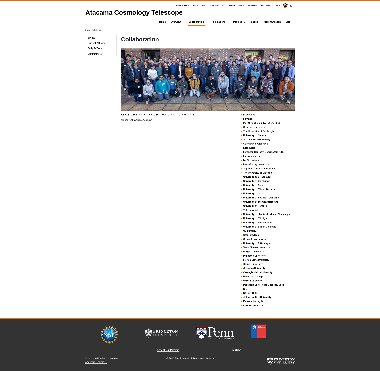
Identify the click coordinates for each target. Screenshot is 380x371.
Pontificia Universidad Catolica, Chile (263, 284)
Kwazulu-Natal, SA (253, 301)
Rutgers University (253, 251)
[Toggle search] (291, 6)
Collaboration (197, 21)
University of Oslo (253, 193)
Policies (237, 21)
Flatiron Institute (252, 156)
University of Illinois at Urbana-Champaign (266, 214)
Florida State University (256, 259)
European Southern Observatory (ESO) (264, 152)
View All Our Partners (168, 350)
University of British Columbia (259, 226)
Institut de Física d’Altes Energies (261, 123)
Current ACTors (96, 43)
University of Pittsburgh (256, 243)
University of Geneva (254, 135)
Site (287, 21)
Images (254, 21)
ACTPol (181, 5)
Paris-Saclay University (256, 164)
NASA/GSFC (250, 293)
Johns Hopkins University (257, 297)
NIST (246, 289)
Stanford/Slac (251, 235)
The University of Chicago (257, 172)
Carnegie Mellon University (257, 272)
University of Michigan (255, 218)
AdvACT (199, 5)
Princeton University (254, 255)
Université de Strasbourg (257, 176)
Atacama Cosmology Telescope (134, 12)
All (122, 114)
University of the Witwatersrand (260, 201)
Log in (277, 5)
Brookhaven (249, 114)
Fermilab (248, 118)
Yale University (251, 210)
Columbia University (254, 268)
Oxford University (252, 280)
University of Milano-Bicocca (259, 189)
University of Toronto (255, 206)
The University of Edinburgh (258, 131)
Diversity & (101, 358)
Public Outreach (272, 21)
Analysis (216, 5)
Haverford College (253, 276)
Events (91, 37)
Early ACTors (95, 48)
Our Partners (95, 53)
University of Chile (253, 185)
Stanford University (254, 127)
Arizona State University (256, 139)
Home (162, 21)
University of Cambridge (256, 181)
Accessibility (94, 362)
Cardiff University (253, 305)
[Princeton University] (285, 5)
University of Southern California (261, 197)
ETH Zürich (249, 147)
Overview (176, 21)
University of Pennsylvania (257, 222)
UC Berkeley (249, 230)
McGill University (252, 160)
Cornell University (253, 264)
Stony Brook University (256, 239)
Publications (218, 21)
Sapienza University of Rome (259, 168)
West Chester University (256, 247)
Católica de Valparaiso (255, 143)
